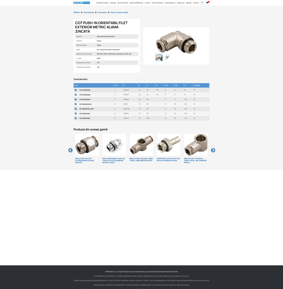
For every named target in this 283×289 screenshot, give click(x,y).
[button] (207, 3)
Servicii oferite (122, 3)
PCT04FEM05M (84, 90)
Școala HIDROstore (136, 3)
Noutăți (188, 3)
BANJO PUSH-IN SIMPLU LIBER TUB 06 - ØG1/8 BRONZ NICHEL (170, 160)
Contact (196, 3)
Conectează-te (170, 3)
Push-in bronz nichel (119, 12)
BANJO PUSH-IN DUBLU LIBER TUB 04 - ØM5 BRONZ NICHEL (116, 159)
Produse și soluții (102, 3)
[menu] (202, 3)
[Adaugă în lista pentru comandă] (76, 90)
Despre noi (181, 3)
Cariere (147, 3)
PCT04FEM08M (84, 95)
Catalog (113, 3)
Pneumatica (89, 12)
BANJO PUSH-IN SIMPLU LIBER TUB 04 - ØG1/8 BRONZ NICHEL (198, 160)
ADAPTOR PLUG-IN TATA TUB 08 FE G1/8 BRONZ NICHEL (143, 159)
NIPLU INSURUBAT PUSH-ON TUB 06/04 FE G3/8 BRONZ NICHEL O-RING (89, 160)
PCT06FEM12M (84, 114)
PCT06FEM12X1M (85, 104)
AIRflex (77, 12)
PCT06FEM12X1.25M (86, 109)
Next (212, 149)
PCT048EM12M (84, 118)
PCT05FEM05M (84, 99)
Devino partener (157, 3)
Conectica (102, 12)
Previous (69, 149)
